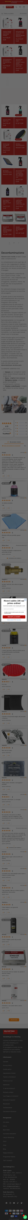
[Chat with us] (25, 1217)
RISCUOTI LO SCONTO (14, 616)
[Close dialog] (25, 600)
